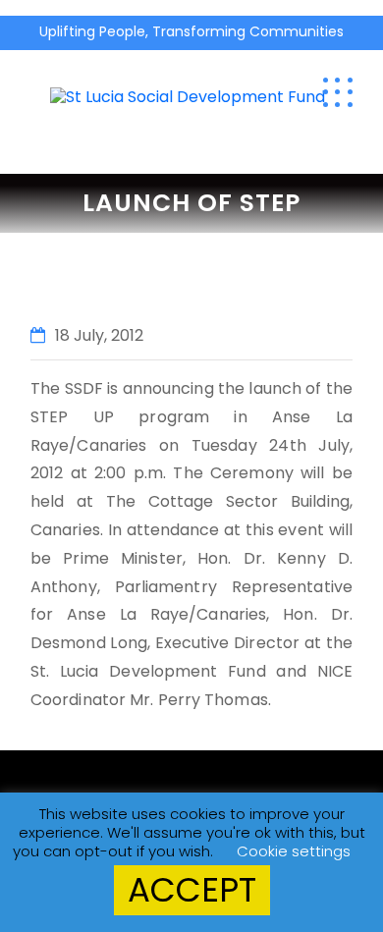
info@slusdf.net (333, 57)
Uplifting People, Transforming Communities (191, 31)
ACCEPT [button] (192, 889)
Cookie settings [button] (294, 851)
